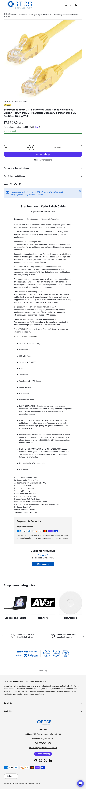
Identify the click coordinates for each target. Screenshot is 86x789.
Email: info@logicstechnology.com (43, 748)
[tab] (18, 219)
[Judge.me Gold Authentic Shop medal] (56, 653)
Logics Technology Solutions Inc (18, 783)
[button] (76, 5)
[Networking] (70, 603)
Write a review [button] (43, 564)
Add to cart (57, 147)
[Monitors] (43, 603)
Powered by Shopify (34, 783)
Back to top (43, 671)
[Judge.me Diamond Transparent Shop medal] (46, 653)
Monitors (43, 618)
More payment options (43, 160)
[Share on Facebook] (15, 184)
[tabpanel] (43, 368)
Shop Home (7, 13)
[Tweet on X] (11, 184)
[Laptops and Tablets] (15, 603)
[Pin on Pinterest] (20, 184)
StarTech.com (8, 101)
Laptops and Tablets (15, 618)
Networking (70, 618)
